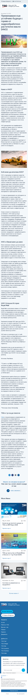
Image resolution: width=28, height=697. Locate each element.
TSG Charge (4, 643)
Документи (4, 634)
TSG (2, 417)
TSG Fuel (3, 641)
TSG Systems (5, 648)
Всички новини (13, 593)
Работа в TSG (5, 625)
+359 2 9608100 (15, 490)
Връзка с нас (4, 627)
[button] (4, 675)
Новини (3, 629)
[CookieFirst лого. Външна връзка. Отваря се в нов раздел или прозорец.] (1, 677)
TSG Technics (5, 651)
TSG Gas (3, 646)
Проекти (3, 632)
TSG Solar (4, 653)
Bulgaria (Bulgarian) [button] (9, 615)
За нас (3, 622)
